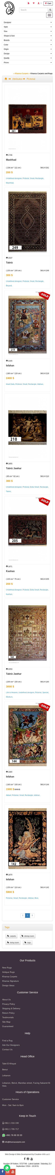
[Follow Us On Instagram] (28, 1158)
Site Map (6, 1022)
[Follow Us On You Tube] (32, 1158)
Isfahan (10, 365)
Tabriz (9, 262)
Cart (49, 3)
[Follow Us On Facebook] (24, 1158)
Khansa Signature (10, 981)
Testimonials (8, 1017)
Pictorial (26, 178)
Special (45, 692)
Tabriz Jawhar (13, 468)
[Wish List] (33, 3)
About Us (6, 999)
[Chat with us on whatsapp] (7, 1168)
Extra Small (34, 487)
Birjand (9, 286)
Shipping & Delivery (11, 1008)
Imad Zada (10, 384)
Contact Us (7, 1049)
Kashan (10, 571)
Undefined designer (14, 178)
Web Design (10, 1154)
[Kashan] (27, 530)
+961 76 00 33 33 (13, 1135)
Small (32, 178)
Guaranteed (7, 1026)
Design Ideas (8, 985)
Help (27, 1033)
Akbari (8, 795)
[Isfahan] (27, 324)
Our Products (27, 960)
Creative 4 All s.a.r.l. (42, 1154)
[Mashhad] (27, 119)
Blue (36, 898)
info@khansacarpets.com (15, 1142)
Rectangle (39, 178)
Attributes (17, 79)
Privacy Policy (8, 1004)
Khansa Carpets (9, 976)
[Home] (6, 79)
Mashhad (11, 160)
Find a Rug (7, 1040)
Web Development (24, 1154)
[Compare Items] (28, 3)
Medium (9, 697)
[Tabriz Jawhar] (27, 427)
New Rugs (7, 967)
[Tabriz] (27, 222)
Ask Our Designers (11, 1045)
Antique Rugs (8, 972)
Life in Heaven (12, 692)
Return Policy (8, 1013)
